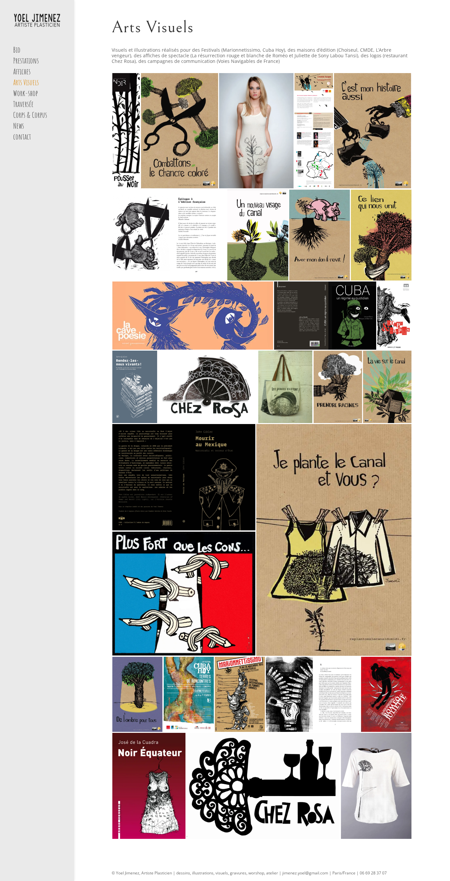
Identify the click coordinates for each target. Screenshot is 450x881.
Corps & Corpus (30, 116)
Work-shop (25, 94)
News (18, 127)
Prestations (26, 62)
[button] (126, 130)
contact (22, 138)
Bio (16, 51)
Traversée (23, 105)
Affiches (22, 72)
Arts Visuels (26, 83)
